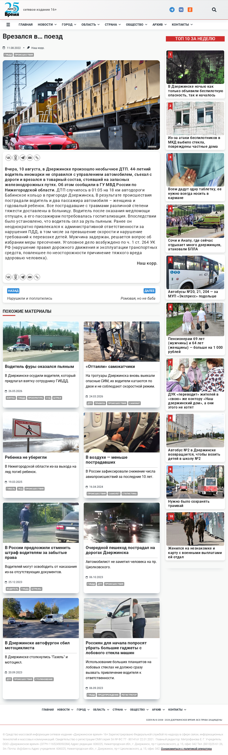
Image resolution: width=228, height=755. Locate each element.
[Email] (30, 158)
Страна (111, 24)
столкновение (44, 679)
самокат (134, 403)
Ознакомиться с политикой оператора (186, 748)
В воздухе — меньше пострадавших (106, 460)
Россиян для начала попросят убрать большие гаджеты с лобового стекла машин (116, 647)
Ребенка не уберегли (26, 457)
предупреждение (108, 695)
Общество (134, 24)
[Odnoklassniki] (15, 158)
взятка (11, 398)
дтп (90, 403)
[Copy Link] (37, 158)
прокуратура (35, 398)
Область (88, 24)
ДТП (100, 584)
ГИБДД (8, 55)
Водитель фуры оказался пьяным (39, 366)
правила (100, 403)
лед (20, 488)
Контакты (180, 24)
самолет (114, 493)
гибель (11, 488)
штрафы (36, 589)
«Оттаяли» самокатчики (110, 366)
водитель (12, 589)
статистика (129, 493)
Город (67, 24)
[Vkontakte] (8, 158)
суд (48, 398)
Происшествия (24, 55)
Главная (26, 24)
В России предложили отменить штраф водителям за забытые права (38, 552)
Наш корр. (38, 48)
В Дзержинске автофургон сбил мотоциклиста (37, 645)
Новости (45, 24)
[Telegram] (23, 158)
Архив (158, 24)
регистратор (129, 695)
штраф (57, 398)
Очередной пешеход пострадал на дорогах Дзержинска (120, 550)
